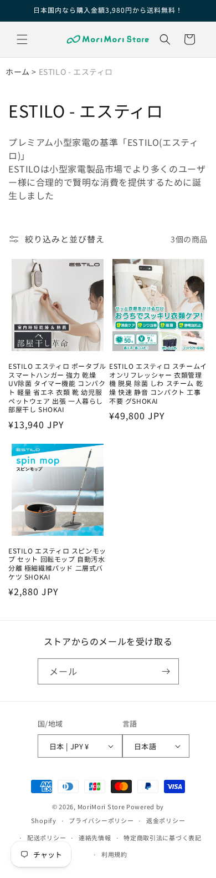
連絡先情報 (95, 837)
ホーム (18, 71)
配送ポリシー (46, 837)
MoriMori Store (101, 806)
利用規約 (114, 854)
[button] (22, 39)
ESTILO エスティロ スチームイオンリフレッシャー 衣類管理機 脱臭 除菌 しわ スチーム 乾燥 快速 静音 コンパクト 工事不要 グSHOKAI (158, 383)
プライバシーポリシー (101, 820)
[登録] (166, 671)
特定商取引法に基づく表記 (162, 837)
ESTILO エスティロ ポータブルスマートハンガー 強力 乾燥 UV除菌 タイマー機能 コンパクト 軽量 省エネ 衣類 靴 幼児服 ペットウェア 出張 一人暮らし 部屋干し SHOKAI (57, 388)
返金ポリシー (165, 820)
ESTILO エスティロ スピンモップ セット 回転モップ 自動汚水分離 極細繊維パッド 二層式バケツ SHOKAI (57, 563)
